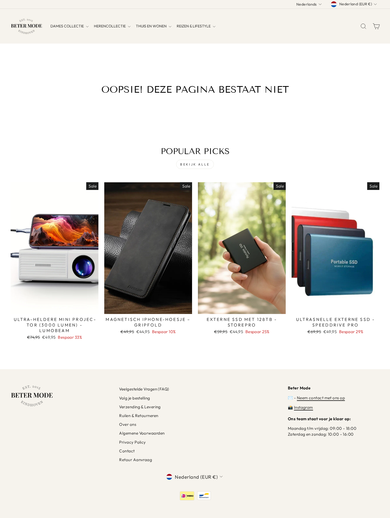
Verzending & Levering (140, 406)
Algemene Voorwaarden (141, 433)
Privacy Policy (132, 442)
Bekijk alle (195, 164)
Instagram (303, 407)
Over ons (127, 424)
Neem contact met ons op (321, 397)
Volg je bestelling (134, 398)
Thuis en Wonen (151, 26)
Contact (127, 450)
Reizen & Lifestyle (194, 26)
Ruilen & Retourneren (138, 415)
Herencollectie (110, 26)
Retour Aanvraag (135, 459)
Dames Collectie (67, 26)
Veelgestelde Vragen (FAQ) (144, 389)
